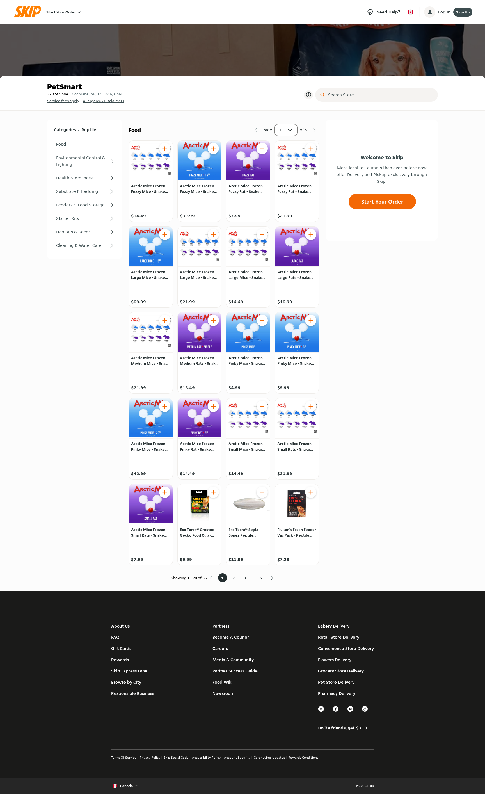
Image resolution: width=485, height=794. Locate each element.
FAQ (115, 637)
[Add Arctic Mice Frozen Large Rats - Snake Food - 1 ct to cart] (310, 234)
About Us (120, 626)
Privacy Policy (150, 757)
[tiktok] (365, 711)
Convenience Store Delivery (346, 648)
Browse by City (126, 682)
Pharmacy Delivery (336, 693)
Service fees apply (63, 100)
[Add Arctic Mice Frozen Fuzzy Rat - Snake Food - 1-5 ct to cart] (262, 148)
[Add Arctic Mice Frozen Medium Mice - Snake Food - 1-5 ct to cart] (164, 320)
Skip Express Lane (129, 671)
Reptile (88, 130)
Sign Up (463, 12)
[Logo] (29, 12)
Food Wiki (222, 682)
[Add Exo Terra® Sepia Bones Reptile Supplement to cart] (262, 492)
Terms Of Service (123, 757)
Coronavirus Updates (269, 757)
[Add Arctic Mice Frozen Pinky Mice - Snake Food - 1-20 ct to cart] (262, 320)
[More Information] (308, 94)
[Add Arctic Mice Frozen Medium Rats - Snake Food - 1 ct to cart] (213, 320)
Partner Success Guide (235, 671)
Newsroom (223, 693)
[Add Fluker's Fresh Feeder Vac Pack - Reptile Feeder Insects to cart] (310, 492)
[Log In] (429, 12)
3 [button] (245, 577)
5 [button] (261, 577)
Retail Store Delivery (338, 637)
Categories (65, 130)
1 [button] (280, 130)
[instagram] (350, 711)
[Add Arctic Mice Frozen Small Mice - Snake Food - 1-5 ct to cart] (262, 406)
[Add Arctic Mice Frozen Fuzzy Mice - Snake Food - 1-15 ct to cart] (164, 148)
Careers (220, 648)
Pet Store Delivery (336, 682)
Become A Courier (230, 637)
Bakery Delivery (333, 626)
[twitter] (321, 711)
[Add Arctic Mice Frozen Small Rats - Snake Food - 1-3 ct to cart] (310, 406)
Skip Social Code (176, 757)
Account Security (237, 757)
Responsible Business (132, 693)
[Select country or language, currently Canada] (410, 12)
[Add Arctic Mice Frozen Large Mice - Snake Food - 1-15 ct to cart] (164, 234)
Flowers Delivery (334, 660)
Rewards (120, 660)
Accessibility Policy (206, 757)
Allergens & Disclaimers (103, 100)
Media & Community (233, 660)
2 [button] (233, 577)
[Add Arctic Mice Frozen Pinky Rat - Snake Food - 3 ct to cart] (213, 406)
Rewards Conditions (303, 757)
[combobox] (380, 95)
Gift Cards (121, 648)
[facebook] (336, 711)
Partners (220, 626)
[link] (84, 144)
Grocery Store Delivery (341, 671)
